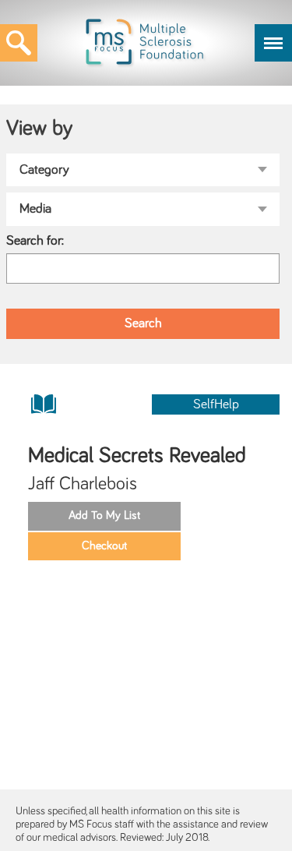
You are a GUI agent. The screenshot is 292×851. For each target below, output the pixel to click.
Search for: (35, 241)
